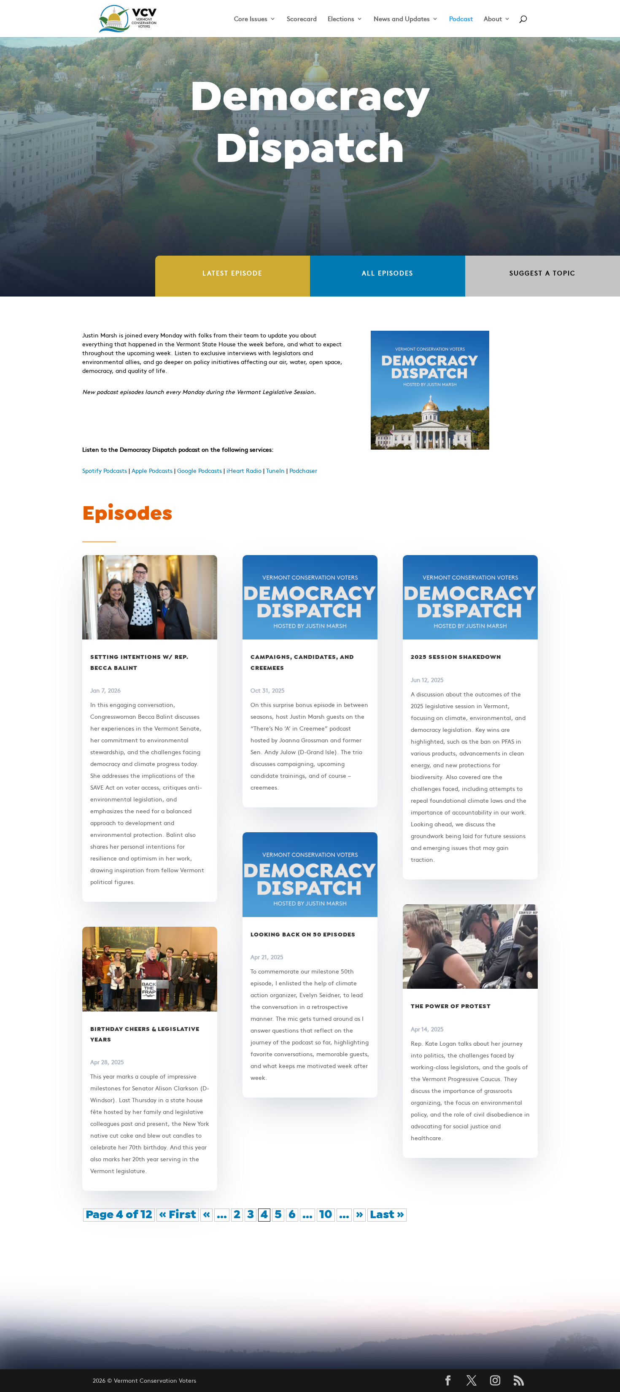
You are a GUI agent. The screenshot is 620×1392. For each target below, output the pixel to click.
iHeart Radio (243, 470)
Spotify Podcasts (104, 470)
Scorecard (302, 19)
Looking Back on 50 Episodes (303, 934)
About (493, 19)
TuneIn (275, 470)
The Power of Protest (451, 1006)
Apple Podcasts (152, 470)
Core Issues (250, 19)
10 (325, 1215)
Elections (341, 19)
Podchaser (303, 470)
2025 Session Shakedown (456, 657)
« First (177, 1215)
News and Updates (402, 19)
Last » (387, 1215)
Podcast (461, 19)
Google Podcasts (199, 470)
